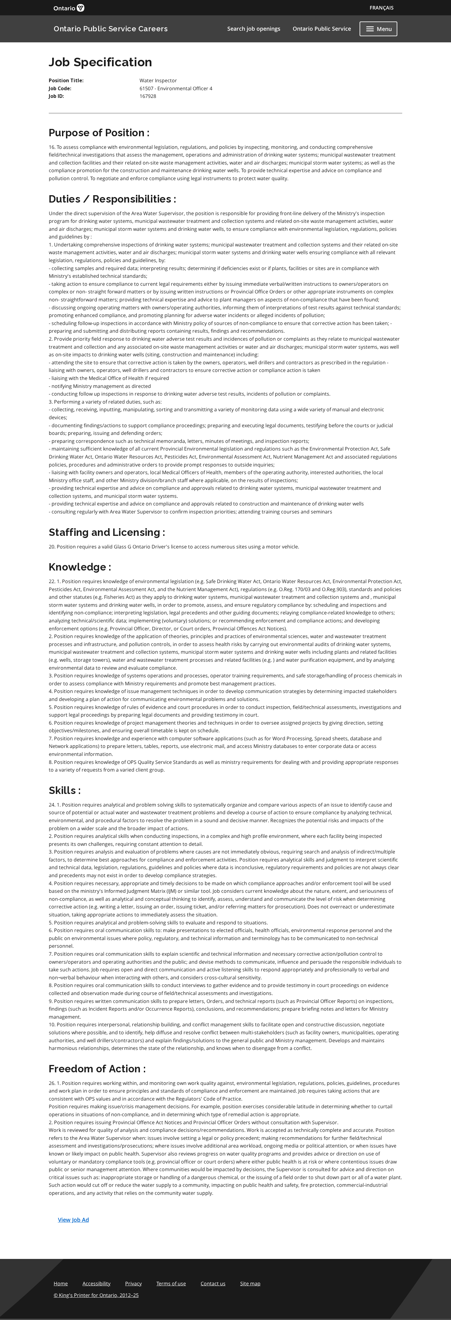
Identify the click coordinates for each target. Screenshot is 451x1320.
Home (61, 1283)
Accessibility (96, 1283)
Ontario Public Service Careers (111, 28)
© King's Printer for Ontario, (96, 1295)
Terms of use (171, 1283)
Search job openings (253, 28)
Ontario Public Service (322, 28)
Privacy (133, 1283)
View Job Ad (73, 1219)
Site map (250, 1283)
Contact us (213, 1283)
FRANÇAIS (382, 7)
